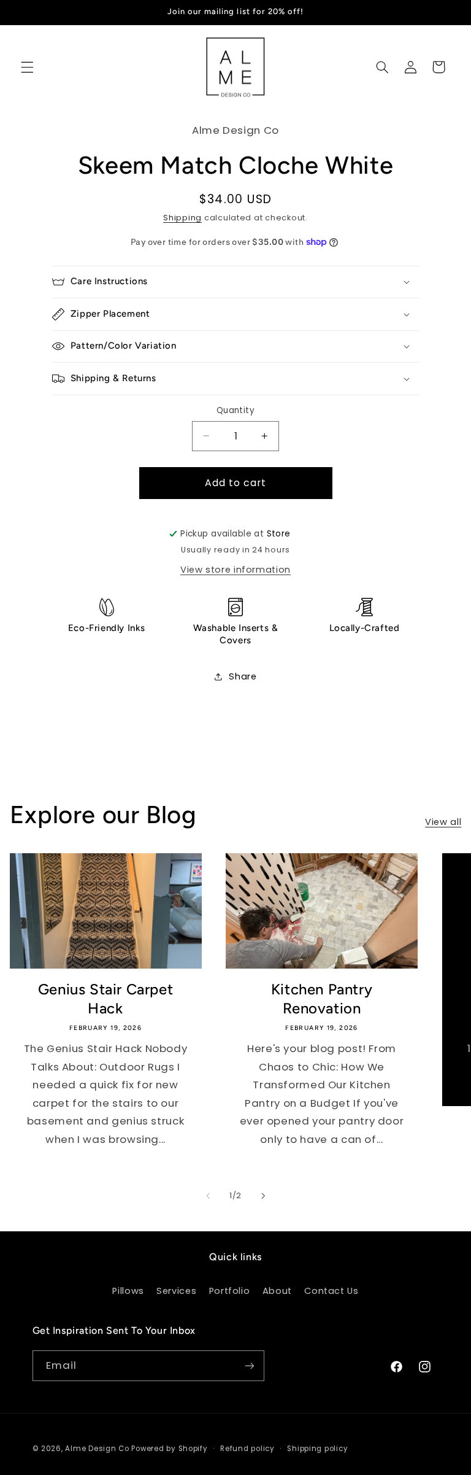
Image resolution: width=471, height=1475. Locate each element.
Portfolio (229, 1291)
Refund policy (247, 1449)
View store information (235, 569)
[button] (27, 67)
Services (176, 1291)
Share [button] (242, 676)
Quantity (235, 410)
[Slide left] (207, 1195)
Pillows (128, 1291)
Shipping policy (317, 1449)
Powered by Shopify (169, 1449)
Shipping (182, 217)
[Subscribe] (249, 1365)
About (277, 1291)
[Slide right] (263, 1195)
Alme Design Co (97, 1449)
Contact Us (331, 1291)
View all (443, 822)
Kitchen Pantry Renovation (321, 998)
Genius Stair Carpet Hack (105, 998)
